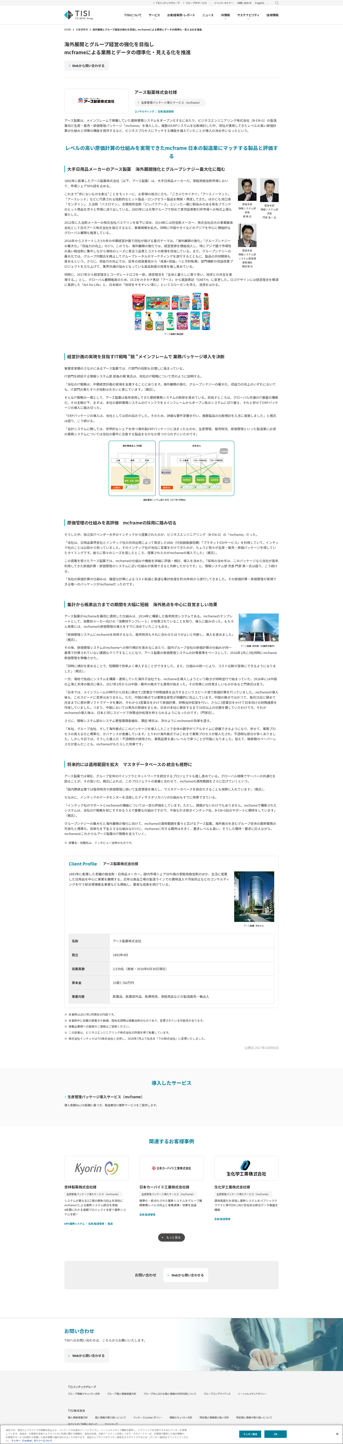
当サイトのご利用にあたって (83, 1424)
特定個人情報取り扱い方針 (214, 1417)
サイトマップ (111, 1424)
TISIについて (132, 15)
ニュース (208, 15)
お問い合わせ (244, 3)
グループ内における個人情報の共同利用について (170, 1393)
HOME (67, 29)
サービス (154, 15)
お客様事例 (174, 15)
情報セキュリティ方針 (181, 1417)
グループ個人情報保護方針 (121, 1393)
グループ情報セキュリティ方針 (84, 1393)
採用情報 (273, 15)
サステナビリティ (248, 15)
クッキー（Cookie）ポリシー (147, 1417)
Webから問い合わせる (88, 65)
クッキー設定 (250, 1434)
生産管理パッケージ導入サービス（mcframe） (171, 102)
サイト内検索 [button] (277, 3)
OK (275, 1434)
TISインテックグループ (168, 3)
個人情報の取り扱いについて (110, 1417)
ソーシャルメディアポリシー (252, 1393)
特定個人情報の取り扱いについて (254, 1417)
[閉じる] (337, 1434)
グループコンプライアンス (217, 1393)
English (259, 3)
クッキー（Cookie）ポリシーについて (31, 1440)
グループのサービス (196, 3)
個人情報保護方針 (78, 1417)
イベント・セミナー (223, 3)
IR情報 (225, 15)
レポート (189, 15)
